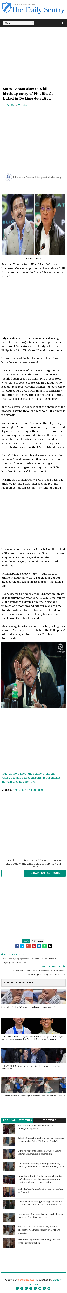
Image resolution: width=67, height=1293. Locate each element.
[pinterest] (48, 1288)
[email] (39, 1288)
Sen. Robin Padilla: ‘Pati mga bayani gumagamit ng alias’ (35, 1127)
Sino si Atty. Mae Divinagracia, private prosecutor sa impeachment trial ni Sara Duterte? (39, 1229)
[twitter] (21, 1288)
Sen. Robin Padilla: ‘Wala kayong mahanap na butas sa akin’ (28, 1007)
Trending (22, 105)
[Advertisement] (33, 57)
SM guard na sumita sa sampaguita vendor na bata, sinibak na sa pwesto (33, 1096)
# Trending (37, 941)
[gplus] (26, 1288)
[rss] (35, 1288)
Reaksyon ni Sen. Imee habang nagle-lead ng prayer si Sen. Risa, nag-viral (41, 1216)
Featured (50, 1120)
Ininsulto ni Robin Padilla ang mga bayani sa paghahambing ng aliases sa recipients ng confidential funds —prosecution (40, 1179)
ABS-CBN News (22, 789)
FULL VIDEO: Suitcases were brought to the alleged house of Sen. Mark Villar (31, 1067)
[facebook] (17, 1288)
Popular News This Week (17, 1121)
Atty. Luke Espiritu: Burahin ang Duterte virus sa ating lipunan (39, 1241)
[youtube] (44, 1288)
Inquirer (37, 789)
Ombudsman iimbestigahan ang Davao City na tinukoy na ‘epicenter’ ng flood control (40, 1203)
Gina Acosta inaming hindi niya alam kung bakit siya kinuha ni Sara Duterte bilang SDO (41, 1165)
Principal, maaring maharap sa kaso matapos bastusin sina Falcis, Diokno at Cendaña (41, 1140)
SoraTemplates (26, 1279)
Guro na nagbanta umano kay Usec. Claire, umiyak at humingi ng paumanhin (39, 1152)
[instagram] (30, 1288)
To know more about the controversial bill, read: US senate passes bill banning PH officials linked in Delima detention (30, 777)
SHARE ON (45, 873)
